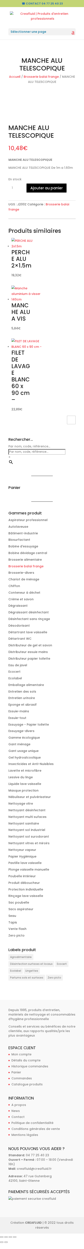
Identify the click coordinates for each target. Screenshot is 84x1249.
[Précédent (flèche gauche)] (1, 1242)
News (15, 1111)
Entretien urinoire (21, 698)
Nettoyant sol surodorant (28, 836)
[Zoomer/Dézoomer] (1, 1237)
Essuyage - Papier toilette (28, 724)
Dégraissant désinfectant (28, 612)
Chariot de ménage (23, 579)
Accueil (14, 77)
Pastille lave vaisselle (25, 863)
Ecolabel (15, 678)
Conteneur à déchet (24, 592)
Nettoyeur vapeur (22, 850)
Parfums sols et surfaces (26, 977)
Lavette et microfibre (24, 770)
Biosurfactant (19, 540)
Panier (16, 1072)
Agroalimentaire (21, 957)
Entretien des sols (22, 691)
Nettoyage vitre (20, 803)
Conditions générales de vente (35, 1129)
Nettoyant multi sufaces (27, 817)
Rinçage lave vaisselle (25, 896)
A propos (18, 1105)
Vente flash (17, 929)
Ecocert (14, 671)
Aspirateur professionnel (28, 520)
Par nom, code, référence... (29, 446)
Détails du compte (25, 1060)
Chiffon (14, 586)
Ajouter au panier (46, 188)
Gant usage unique (23, 751)
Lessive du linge (20, 777)
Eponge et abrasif (22, 704)
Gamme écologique (24, 737)
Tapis (12, 922)
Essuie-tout (17, 718)
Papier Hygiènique (22, 856)
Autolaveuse (18, 526)
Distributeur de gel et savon (30, 645)
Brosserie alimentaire (25, 559)
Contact (18, 1117)
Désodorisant (19, 625)
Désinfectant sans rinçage (29, 619)
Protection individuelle (25, 889)
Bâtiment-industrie (23, 533)
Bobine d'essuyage (23, 546)
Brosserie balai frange (41, 77)
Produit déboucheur (24, 883)
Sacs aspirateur (20, 909)
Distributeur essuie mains (28, 652)
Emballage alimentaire (26, 685)
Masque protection (23, 790)
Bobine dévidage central (27, 553)
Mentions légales (24, 1135)
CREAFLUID (33, 1223)
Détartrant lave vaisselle (27, 632)
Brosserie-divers (21, 573)
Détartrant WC (19, 638)
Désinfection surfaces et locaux (31, 964)
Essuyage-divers (21, 731)
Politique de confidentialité (32, 1123)
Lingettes (31, 971)
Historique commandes (29, 1066)
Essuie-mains (18, 711)
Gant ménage (19, 744)
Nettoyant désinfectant (26, 810)
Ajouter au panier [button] (71, 420)
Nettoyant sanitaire (23, 823)
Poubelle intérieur (22, 876)
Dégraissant (18, 606)
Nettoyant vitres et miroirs (29, 843)
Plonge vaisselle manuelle (28, 869)
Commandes (21, 1078)
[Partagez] (10, 1237)
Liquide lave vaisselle (24, 784)
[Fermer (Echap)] (14, 1237)
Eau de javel (17, 665)
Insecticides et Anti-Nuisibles (31, 764)
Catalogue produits (27, 1084)
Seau (12, 916)
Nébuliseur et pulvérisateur (29, 797)
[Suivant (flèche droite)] (6, 1242)
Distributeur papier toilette (29, 658)
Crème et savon (21, 599)
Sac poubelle (18, 902)
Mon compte (21, 1054)
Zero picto (16, 935)
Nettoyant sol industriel (26, 830)
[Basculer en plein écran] (6, 1237)
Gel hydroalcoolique (24, 757)
